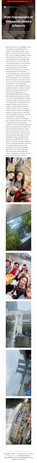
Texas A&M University (11, 457)
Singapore (6, 33)
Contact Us (21, 459)
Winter (26, 33)
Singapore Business (17, 33)
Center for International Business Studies (17, 1)
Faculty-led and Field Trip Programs (18, 31)
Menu (31, 7)
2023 (4, 31)
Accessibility (24, 457)
